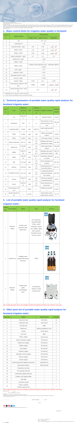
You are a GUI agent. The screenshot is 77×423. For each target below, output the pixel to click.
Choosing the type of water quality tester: (37, 397)
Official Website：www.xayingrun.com (11, 415)
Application (7, 22)
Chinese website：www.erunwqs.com (11, 411)
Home (4, 22)
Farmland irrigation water (12, 22)
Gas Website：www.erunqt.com (10, 413)
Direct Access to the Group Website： (11, 409)
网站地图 (7, 422)
